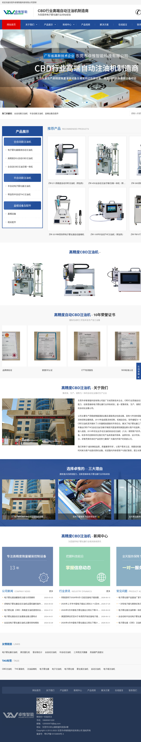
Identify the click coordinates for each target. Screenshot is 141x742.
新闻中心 (67, 24)
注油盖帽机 (32, 668)
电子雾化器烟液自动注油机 (20, 149)
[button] (82, 102)
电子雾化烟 (69, 668)
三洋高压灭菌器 (80, 652)
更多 (51, 591)
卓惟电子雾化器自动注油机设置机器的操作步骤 (28, 603)
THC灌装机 (19, 668)
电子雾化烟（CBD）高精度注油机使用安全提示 (28, 610)
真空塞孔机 (25, 652)
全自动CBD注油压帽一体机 (20, 166)
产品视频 (85, 24)
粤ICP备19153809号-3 (54, 733)
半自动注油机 (65, 652)
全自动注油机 (51, 652)
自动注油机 (96, 668)
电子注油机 (57, 668)
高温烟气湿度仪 (96, 652)
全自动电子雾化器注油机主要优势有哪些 (28, 622)
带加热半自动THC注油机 (19, 194)
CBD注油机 (7, 668)
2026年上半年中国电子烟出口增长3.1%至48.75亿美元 (85, 603)
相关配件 (12, 222)
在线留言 (122, 24)
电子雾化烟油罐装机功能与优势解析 (28, 597)
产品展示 (48, 24)
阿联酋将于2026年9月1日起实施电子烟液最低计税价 (85, 597)
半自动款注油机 (36, 113)
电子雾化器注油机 (9, 652)
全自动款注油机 (21, 113)
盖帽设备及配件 (52, 113)
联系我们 (133, 690)
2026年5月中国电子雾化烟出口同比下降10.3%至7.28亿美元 (85, 610)
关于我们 (29, 24)
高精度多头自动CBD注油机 (20, 158)
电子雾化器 (44, 668)
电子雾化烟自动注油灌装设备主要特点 (28, 616)
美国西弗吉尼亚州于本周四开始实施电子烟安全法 (85, 616)
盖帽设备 (12, 213)
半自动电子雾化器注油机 (19, 185)
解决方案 (104, 24)
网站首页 (11, 24)
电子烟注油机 (109, 668)
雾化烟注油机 (82, 668)
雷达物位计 (37, 652)
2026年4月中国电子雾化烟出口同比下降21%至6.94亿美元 (85, 622)
